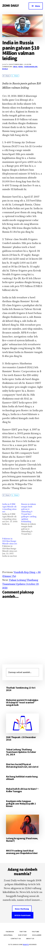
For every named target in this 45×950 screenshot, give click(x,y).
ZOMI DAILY (10, 5)
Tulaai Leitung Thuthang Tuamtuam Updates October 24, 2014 (21, 752)
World (5, 69)
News (20, 67)
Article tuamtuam (22, 915)
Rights (26, 944)
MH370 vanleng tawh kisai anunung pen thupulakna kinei (21, 852)
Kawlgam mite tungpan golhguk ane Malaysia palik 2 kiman (21, 803)
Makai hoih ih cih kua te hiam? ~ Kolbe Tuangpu (22, 790)
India (15, 67)
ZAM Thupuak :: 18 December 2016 (21, 738)
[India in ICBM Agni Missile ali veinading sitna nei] (11, 514)
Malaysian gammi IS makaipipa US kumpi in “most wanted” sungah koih (22, 702)
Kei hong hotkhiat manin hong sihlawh (22, 777)
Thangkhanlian (30, 67)
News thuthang (22, 909)
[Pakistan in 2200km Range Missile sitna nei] (11, 547)
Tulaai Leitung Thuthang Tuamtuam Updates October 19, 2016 (20, 584)
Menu (37, 6)
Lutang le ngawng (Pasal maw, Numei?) (22, 839)
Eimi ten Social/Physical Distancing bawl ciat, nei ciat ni (22, 765)
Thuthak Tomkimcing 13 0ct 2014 (20, 689)
